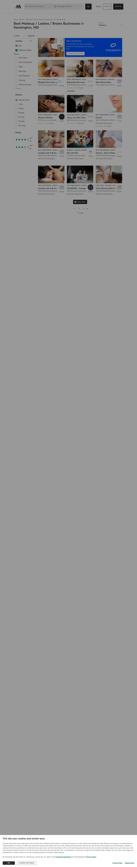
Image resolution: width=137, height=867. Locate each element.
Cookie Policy (129, 863)
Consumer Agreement (63, 857)
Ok (9, 863)
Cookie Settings (26, 863)
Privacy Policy (91, 857)
